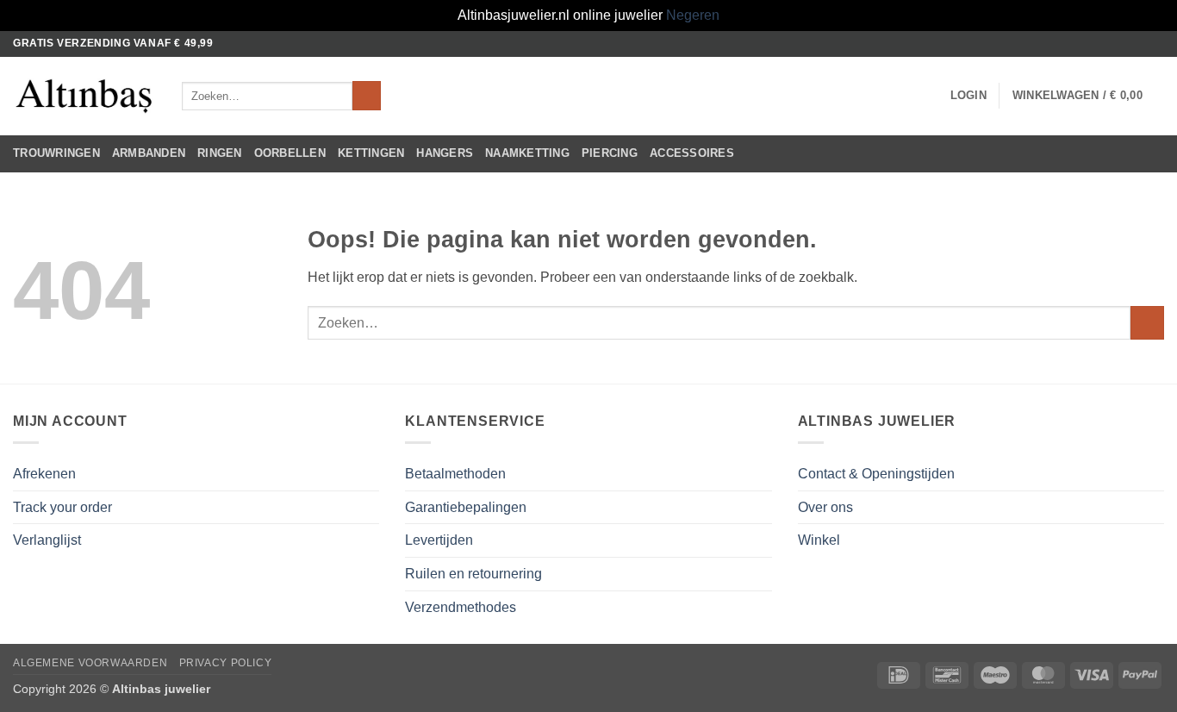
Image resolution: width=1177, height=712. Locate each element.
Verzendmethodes (460, 607)
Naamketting (527, 153)
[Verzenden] (366, 95)
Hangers (444, 153)
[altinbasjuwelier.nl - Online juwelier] (84, 96)
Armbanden (148, 153)
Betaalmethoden (455, 473)
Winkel (819, 540)
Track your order (62, 507)
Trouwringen (56, 153)
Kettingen (371, 153)
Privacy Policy (225, 663)
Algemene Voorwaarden (90, 663)
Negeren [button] (692, 15)
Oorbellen (290, 153)
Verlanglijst (47, 540)
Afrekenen (44, 473)
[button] (968, 95)
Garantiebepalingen (465, 507)
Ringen (219, 153)
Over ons (825, 507)
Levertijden (439, 540)
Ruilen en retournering (473, 573)
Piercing (610, 153)
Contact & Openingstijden (876, 473)
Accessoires (692, 153)
